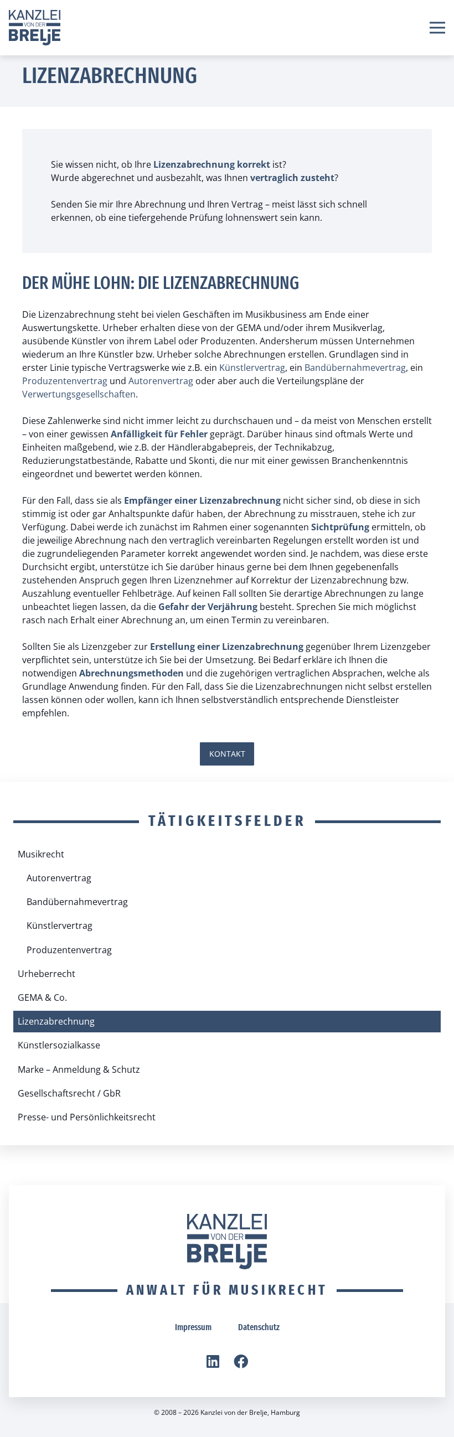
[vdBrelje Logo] (34, 28)
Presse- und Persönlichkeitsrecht (87, 1117)
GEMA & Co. (42, 997)
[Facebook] (241, 1361)
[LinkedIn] (213, 1361)
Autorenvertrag (160, 381)
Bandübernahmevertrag (355, 367)
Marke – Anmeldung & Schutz (79, 1069)
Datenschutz (259, 1327)
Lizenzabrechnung (56, 1021)
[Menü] (437, 28)
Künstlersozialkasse (59, 1045)
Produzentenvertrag (64, 381)
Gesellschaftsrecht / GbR (69, 1093)
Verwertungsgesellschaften (79, 394)
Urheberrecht (46, 974)
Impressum (193, 1327)
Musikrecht (41, 854)
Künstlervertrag (252, 367)
